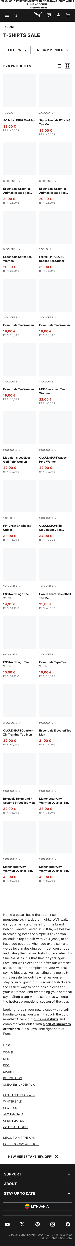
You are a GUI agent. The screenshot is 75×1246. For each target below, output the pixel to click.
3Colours (10, 180)
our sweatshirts (46, 1019)
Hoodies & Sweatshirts (21, 1144)
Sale (10, 27)
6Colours (10, 654)
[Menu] (7, 15)
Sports (8, 1071)
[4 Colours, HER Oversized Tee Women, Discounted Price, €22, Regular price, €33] (55, 374)
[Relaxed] (67, 66)
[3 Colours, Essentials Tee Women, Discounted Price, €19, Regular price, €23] (19, 308)
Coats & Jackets (15, 1127)
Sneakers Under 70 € (19, 1084)
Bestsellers (12, 1078)
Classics (10, 1108)
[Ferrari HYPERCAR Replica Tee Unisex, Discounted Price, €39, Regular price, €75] (55, 242)
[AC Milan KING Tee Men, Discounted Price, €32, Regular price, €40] (19, 103)
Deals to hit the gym (19, 1137)
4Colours (46, 381)
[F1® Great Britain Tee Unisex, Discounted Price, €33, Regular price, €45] (19, 510)
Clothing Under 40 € (19, 1095)
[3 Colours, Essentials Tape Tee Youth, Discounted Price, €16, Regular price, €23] (55, 647)
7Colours (10, 586)
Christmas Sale (15, 1120)
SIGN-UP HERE (38, 7)
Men (6, 1059)
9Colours (46, 722)
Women (8, 1052)
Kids (6, 1065)
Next (6, 1045)
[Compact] (59, 66)
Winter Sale (12, 1101)
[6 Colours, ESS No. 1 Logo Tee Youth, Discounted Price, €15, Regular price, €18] (19, 647)
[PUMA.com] (38, 15)
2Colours (46, 112)
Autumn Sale (13, 1114)
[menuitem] (7, 1224)
